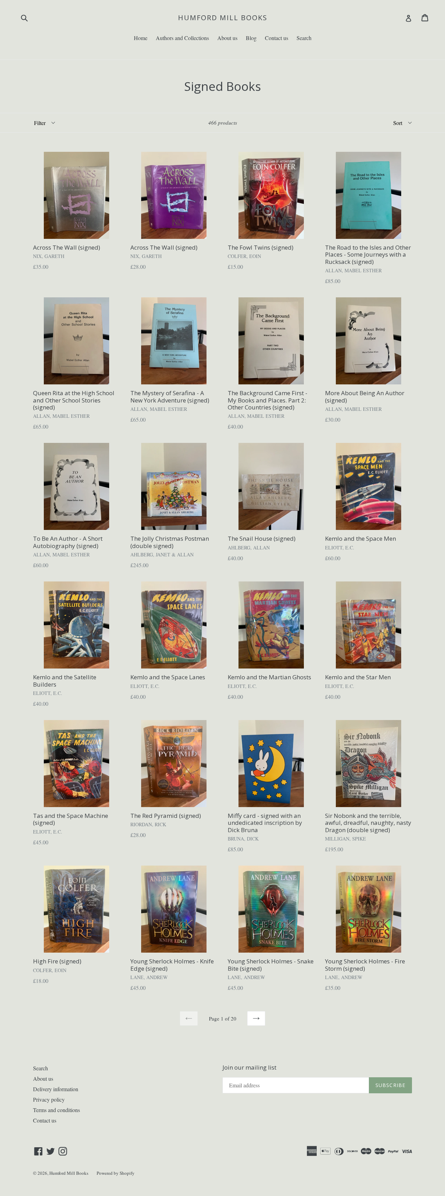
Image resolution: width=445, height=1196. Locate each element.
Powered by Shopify (116, 1173)
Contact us (276, 37)
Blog (251, 37)
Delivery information (55, 1089)
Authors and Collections (182, 37)
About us (227, 37)
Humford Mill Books (222, 18)
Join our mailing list (249, 1067)
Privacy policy (49, 1099)
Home (140, 37)
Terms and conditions (56, 1109)
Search (304, 37)
